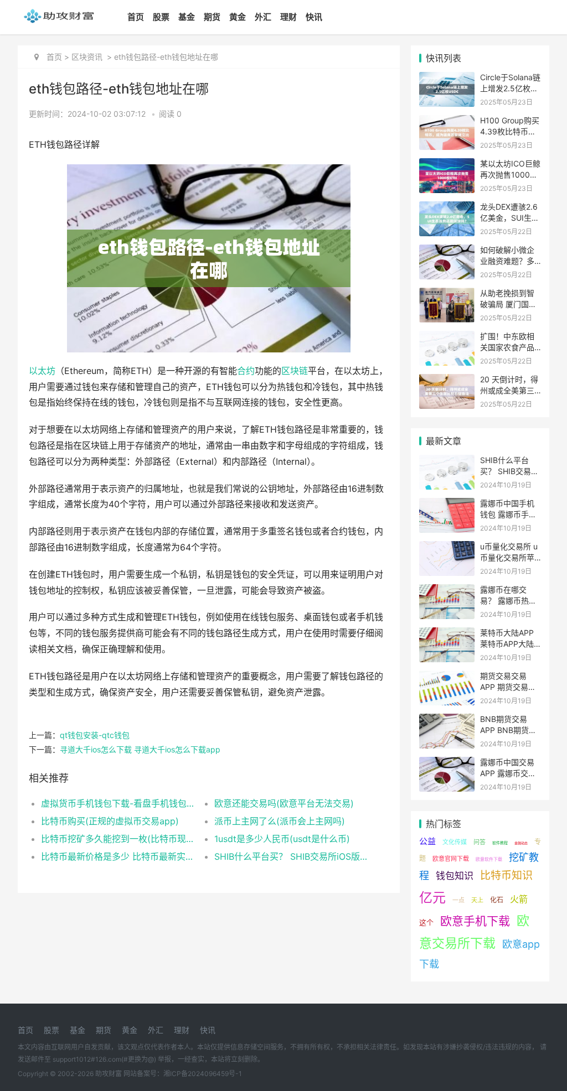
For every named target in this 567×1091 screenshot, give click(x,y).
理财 (288, 17)
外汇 (263, 17)
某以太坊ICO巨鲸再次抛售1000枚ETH (510, 174)
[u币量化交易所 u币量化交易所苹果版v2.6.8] (447, 548)
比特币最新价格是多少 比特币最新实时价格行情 (119, 856)
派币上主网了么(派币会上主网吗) (279, 821)
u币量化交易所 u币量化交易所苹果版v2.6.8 (509, 557)
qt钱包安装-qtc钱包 (95, 735)
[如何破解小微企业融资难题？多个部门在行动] (447, 251)
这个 (426, 922)
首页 (135, 17)
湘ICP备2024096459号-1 (202, 1073)
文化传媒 (454, 842)
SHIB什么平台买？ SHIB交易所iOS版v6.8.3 (292, 856)
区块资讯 (86, 56)
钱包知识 (454, 875)
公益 (427, 841)
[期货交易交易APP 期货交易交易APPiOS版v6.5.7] (447, 677)
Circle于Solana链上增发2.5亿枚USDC (510, 87)
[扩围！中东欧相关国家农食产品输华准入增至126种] (447, 337)
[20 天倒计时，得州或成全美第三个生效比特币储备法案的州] (447, 381)
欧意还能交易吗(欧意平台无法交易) (284, 803)
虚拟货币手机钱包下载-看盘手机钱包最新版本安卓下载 (119, 803)
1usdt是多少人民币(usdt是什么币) (282, 838)
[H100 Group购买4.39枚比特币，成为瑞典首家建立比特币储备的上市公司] (447, 122)
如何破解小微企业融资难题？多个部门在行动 (507, 260)
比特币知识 (506, 875)
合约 (246, 371)
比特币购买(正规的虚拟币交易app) (110, 821)
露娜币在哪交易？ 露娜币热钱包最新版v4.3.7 (508, 600)
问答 (479, 842)
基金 (186, 17)
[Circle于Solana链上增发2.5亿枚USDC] (447, 79)
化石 (496, 900)
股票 (161, 17)
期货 (212, 17)
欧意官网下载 (450, 859)
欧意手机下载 (475, 921)
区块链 (294, 371)
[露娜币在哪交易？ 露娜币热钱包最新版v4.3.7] (447, 591)
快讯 (314, 17)
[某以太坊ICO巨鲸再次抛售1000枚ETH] (447, 165)
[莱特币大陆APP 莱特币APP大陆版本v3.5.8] (447, 634)
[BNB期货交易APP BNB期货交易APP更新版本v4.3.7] (447, 720)
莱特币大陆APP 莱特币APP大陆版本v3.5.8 (507, 643)
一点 (458, 900)
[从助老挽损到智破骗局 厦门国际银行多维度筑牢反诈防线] (447, 294)
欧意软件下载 (489, 859)
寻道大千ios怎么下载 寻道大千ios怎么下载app (140, 749)
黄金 (237, 17)
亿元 (432, 898)
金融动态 (521, 843)
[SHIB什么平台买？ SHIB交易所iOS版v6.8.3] (447, 461)
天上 (477, 900)
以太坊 (42, 371)
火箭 (519, 899)
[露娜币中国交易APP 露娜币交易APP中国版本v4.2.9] (447, 763)
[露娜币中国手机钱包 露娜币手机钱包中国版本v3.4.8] (447, 505)
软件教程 (500, 842)
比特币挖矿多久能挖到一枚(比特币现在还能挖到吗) (119, 838)
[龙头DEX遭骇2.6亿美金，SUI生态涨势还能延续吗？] (447, 208)
